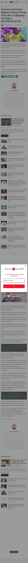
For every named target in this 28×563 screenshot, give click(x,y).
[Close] (25, 266)
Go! (14, 286)
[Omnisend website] (14, 295)
